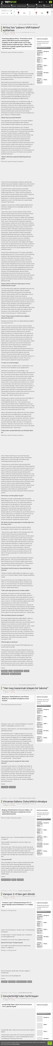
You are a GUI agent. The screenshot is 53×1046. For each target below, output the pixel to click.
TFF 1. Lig (15, 890)
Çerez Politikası (16, 1044)
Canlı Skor (3, 13)
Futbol (10, 24)
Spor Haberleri (4, 24)
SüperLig (15, 24)
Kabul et (49, 1043)
